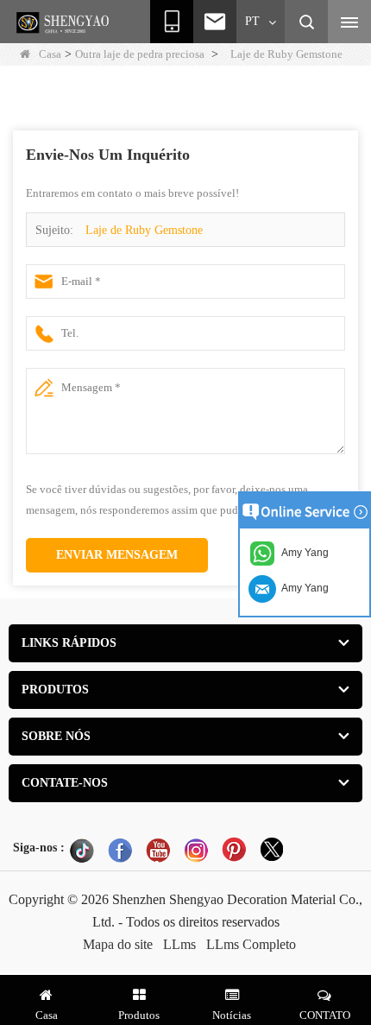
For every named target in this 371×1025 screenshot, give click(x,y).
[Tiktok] (82, 850)
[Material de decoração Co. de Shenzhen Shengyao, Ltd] (64, 22)
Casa (50, 53)
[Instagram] (196, 850)
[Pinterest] (234, 850)
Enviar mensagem (117, 554)
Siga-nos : (39, 847)
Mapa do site (118, 944)
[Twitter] (272, 850)
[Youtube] (158, 850)
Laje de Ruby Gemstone (144, 230)
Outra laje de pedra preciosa (139, 53)
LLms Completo (251, 944)
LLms (179, 944)
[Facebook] (120, 850)
